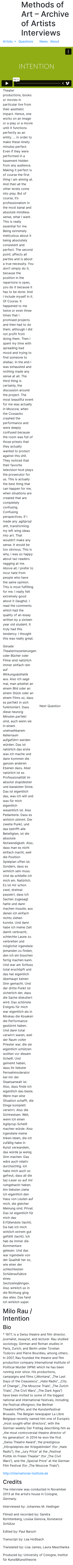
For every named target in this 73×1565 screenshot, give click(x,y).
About (54, 41)
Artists (8, 41)
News (44, 41)
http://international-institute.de (25, 1473)
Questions (25, 41)
